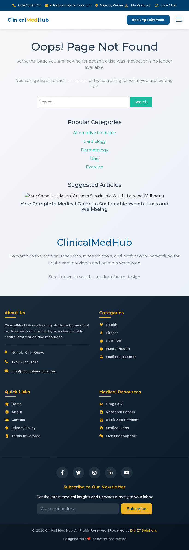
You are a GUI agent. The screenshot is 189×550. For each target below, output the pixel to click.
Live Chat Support (121, 436)
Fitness (112, 333)
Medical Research (121, 356)
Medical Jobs (117, 428)
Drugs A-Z (114, 404)
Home (17, 404)
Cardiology (94, 141)
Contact (18, 420)
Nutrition (113, 340)
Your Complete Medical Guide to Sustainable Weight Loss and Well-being (94, 206)
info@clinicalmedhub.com (71, 5)
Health (111, 325)
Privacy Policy (24, 428)
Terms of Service (26, 436)
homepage (76, 80)
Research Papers (120, 412)
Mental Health (118, 348)
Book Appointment (148, 20)
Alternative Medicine (94, 132)
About (17, 412)
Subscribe (136, 509)
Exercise (94, 167)
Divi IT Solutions (143, 530)
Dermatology (94, 150)
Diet (94, 158)
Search (141, 102)
